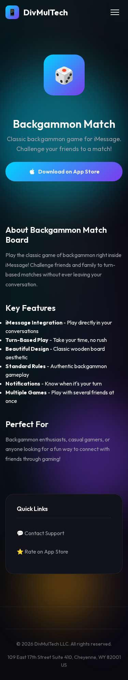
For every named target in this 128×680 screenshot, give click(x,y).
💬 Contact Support (40, 533)
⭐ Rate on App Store (42, 551)
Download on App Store (69, 171)
